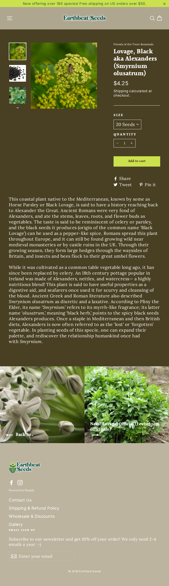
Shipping (121, 91)
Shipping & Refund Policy (34, 508)
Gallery (16, 524)
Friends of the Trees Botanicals (134, 44)
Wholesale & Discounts (32, 516)
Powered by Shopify (21, 490)
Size (119, 115)
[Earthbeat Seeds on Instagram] (20, 482)
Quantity (125, 135)
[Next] (17, 106)
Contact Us (20, 500)
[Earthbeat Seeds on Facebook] (11, 482)
